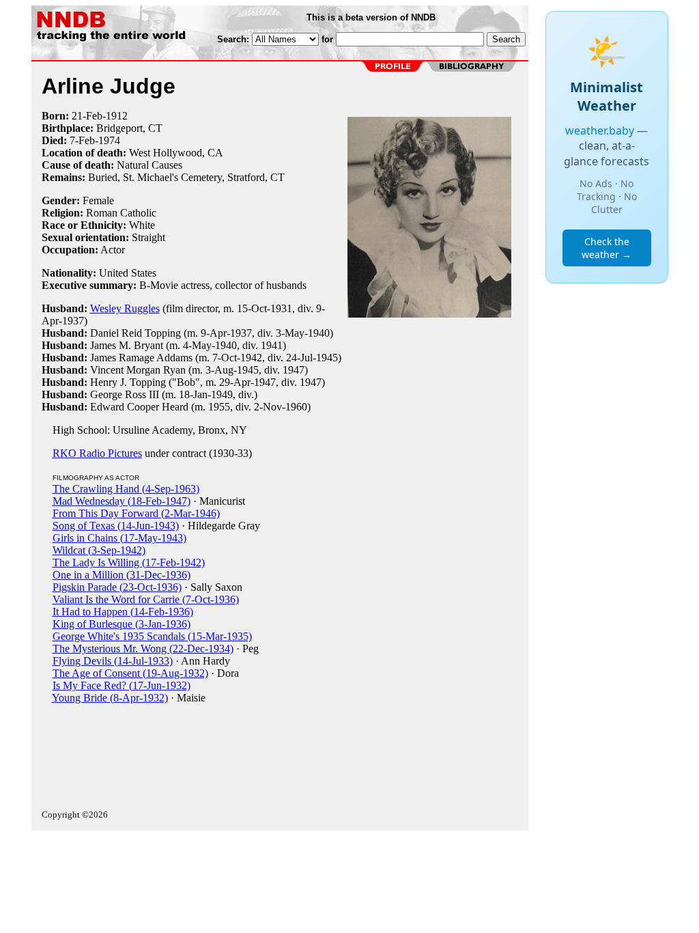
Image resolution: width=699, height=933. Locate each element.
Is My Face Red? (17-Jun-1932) (121, 685)
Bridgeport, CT (129, 128)
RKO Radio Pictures (97, 453)
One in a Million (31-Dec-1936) (121, 575)
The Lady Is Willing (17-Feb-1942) (129, 562)
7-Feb (82, 140)
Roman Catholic (121, 213)
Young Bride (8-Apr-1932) (110, 698)
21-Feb (87, 116)
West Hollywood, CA (176, 152)
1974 (109, 140)
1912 (117, 116)
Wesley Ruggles (125, 308)
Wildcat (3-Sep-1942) (99, 550)
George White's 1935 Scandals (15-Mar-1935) (152, 636)
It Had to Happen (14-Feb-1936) (123, 611)
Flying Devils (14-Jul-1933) (113, 661)
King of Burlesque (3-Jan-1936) (121, 624)
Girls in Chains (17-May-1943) (119, 538)
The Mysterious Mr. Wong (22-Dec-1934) (143, 648)
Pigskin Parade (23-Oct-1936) (117, 587)
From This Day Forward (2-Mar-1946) (136, 513)
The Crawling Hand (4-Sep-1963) (126, 489)
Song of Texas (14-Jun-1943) (116, 525)
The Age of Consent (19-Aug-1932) (130, 673)
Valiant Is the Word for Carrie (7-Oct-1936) (146, 599)
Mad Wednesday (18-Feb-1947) (121, 501)
